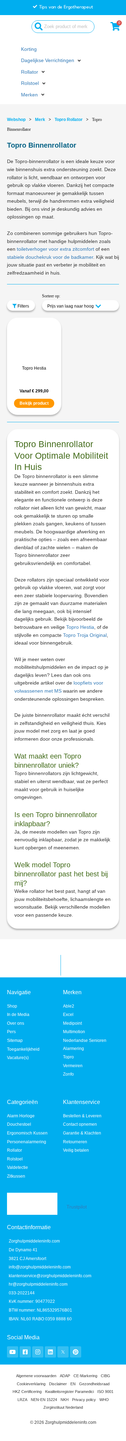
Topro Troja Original (85, 635)
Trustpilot (76, 1207)
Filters (22, 306)
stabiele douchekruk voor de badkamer (50, 257)
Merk (40, 119)
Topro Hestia (34, 368)
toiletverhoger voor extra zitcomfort (55, 249)
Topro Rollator (69, 119)
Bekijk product (34, 403)
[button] (52, 61)
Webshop (16, 119)
